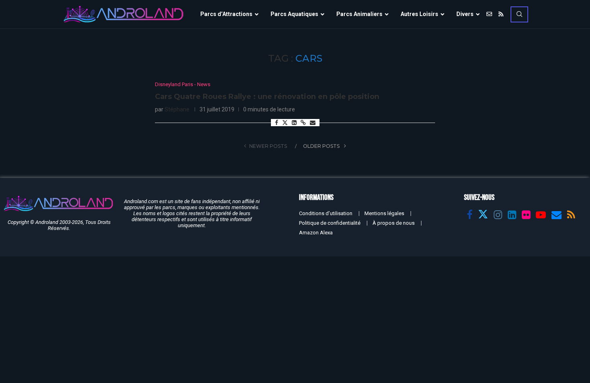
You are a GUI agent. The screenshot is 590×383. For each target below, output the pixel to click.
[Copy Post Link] (303, 122)
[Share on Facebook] (276, 122)
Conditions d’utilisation (325, 213)
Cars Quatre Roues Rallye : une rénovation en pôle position (267, 96)
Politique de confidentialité (329, 223)
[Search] (519, 14)
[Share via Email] (312, 122)
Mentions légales (384, 213)
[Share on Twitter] (285, 122)
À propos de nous (393, 223)
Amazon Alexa (316, 233)
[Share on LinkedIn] (294, 122)
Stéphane (177, 109)
